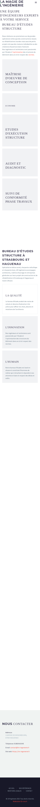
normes (31, 55)
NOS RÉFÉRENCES (25, 788)
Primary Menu (36, 2)
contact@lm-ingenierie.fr (19, 747)
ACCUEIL (12, 788)
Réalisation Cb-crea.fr (20, 801)
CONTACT (29, 791)
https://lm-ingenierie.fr (21, 751)
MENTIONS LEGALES (14, 791)
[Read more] (20, 65)
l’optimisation (17, 52)
